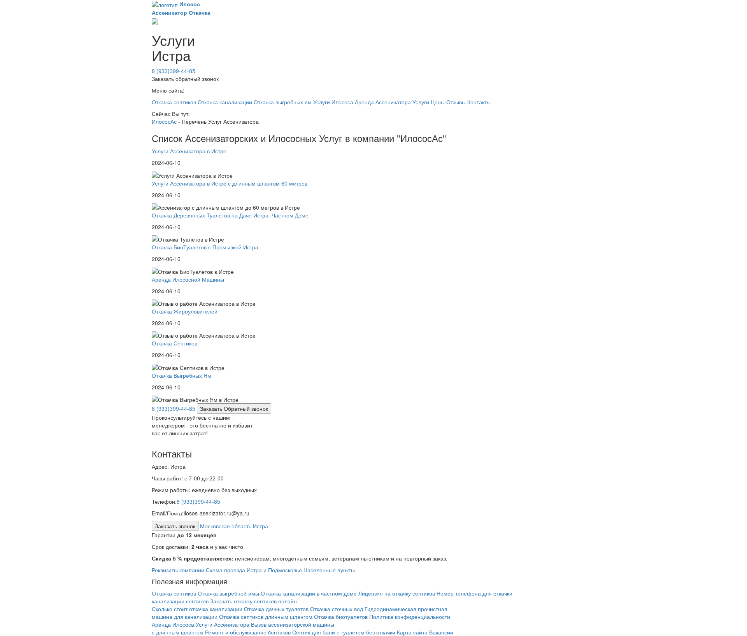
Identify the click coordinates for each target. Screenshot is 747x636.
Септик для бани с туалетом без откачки (343, 632)
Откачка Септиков (174, 343)
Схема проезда (225, 570)
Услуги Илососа (333, 102)
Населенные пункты (329, 570)
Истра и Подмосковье (274, 570)
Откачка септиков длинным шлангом (266, 616)
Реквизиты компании (178, 570)
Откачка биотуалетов (341, 616)
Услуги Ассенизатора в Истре (189, 151)
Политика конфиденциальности (409, 616)
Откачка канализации (225, 102)
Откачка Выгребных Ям (181, 375)
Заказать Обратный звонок (234, 408)
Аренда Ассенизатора (383, 102)
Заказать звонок (175, 526)
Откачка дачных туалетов (276, 609)
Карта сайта (412, 632)
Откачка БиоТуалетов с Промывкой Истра (205, 247)
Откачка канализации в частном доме (309, 593)
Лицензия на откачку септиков (397, 593)
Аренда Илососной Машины (188, 279)
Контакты (479, 102)
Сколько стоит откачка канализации (197, 609)
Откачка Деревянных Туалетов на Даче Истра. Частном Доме (230, 215)
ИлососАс (164, 121)
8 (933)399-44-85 (173, 71)
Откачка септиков (174, 102)
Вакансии (441, 632)
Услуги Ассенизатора (223, 624)
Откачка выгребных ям (283, 102)
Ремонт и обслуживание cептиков (248, 632)
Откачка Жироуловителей (184, 311)
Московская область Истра (234, 526)
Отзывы (456, 102)
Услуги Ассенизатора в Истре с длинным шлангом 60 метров (229, 183)
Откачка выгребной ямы (228, 593)
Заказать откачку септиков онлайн (253, 601)
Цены (438, 102)
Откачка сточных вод (336, 609)
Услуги (420, 102)
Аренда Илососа (173, 624)
